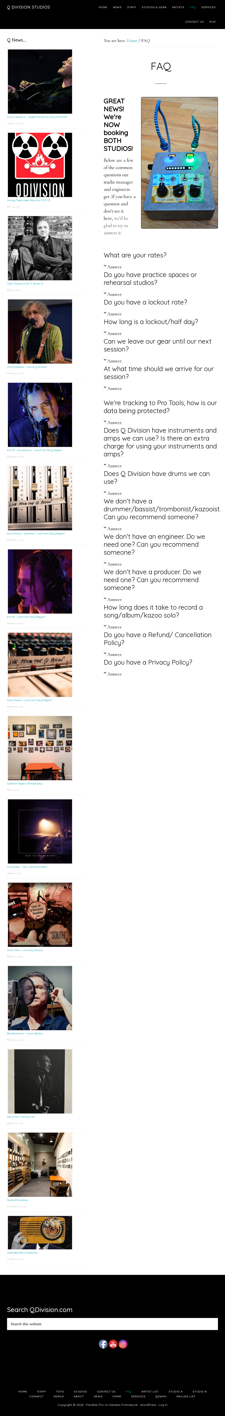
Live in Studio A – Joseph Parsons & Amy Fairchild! (37, 116)
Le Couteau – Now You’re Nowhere (27, 866)
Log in (163, 1405)
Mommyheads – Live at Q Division (27, 366)
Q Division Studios (28, 7)
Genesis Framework (123, 1405)
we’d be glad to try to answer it (116, 225)
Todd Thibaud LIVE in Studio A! (25, 283)
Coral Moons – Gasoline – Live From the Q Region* (36, 533)
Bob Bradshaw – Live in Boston (25, 1033)
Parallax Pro (95, 1405)
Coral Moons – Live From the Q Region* (30, 700)
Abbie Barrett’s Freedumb (22, 1252)
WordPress (148, 1405)
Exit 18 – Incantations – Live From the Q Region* (35, 450)
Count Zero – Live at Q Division (25, 950)
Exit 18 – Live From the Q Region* (26, 616)
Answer (114, 267)
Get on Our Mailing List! (20, 1116)
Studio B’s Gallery (17, 1200)
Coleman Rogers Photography (24, 783)
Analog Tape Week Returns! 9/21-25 (28, 200)
